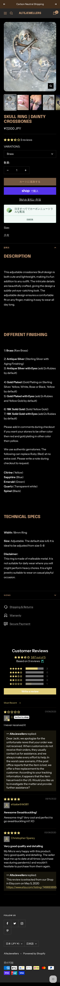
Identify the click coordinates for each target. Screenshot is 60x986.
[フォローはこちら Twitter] (14, 923)
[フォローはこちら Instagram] (21, 923)
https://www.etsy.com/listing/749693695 (31, 887)
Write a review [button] (30, 691)
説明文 (7, 247)
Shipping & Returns (21, 607)
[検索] (11, 13)
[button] (12, 139)
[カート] (54, 13)
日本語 (30, 943)
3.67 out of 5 (38, 657)
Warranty (15, 615)
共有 (6, 235)
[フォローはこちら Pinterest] (7, 930)
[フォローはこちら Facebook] (7, 923)
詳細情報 (30, 219)
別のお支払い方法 (30, 199)
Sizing (7, 595)
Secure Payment (20, 623)
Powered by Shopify (34, 953)
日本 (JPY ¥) (12, 943)
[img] (12, 712)
